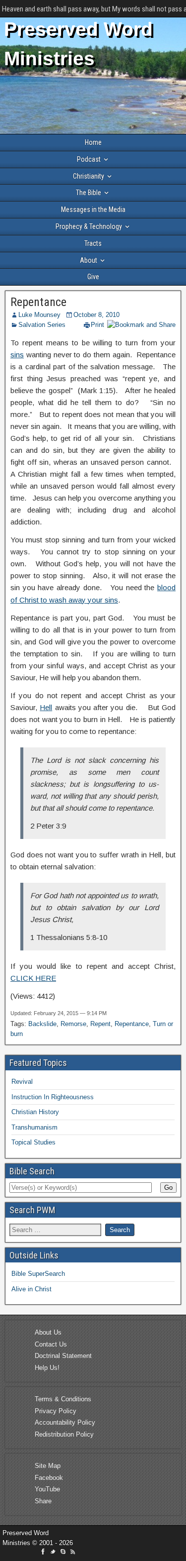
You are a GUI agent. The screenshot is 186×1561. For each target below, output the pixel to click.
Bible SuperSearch (38, 1273)
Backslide (42, 1024)
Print (97, 324)
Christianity (88, 176)
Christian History (35, 1112)
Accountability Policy (65, 1422)
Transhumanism (34, 1127)
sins (17, 354)
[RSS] (73, 1553)
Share (43, 1501)
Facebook (49, 1477)
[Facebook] (44, 1553)
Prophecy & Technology (89, 226)
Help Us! (47, 1367)
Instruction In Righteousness (52, 1097)
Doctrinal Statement (63, 1355)
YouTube (47, 1489)
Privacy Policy (55, 1411)
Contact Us (51, 1344)
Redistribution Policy (64, 1434)
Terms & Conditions (63, 1399)
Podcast (89, 159)
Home (93, 142)
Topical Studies (33, 1142)
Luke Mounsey (39, 314)
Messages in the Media (93, 209)
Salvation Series (41, 324)
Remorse (73, 1024)
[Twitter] (54, 1553)
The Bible (88, 193)
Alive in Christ (31, 1289)
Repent (100, 1024)
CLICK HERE (33, 978)
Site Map (48, 1465)
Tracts (93, 243)
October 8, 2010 (96, 314)
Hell (46, 707)
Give (93, 277)
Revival (22, 1081)
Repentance (38, 302)
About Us (48, 1332)
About (88, 260)
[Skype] (64, 1553)
